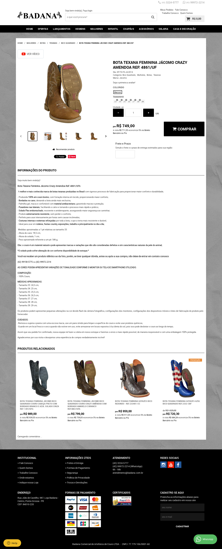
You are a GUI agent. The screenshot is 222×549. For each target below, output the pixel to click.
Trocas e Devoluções (77, 482)
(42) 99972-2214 (43, 261)
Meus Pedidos (166, 9)
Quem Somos (186, 13)
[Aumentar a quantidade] (148, 113)
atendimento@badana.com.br (128, 472)
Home (29, 28)
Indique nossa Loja (28, 482)
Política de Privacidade (78, 477)
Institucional (27, 458)
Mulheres (96, 28)
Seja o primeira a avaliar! (124, 82)
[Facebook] (178, 464)
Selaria (163, 28)
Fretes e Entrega (75, 463)
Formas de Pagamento (78, 467)
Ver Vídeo (33, 54)
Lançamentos (62, 28)
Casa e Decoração (184, 28)
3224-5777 (170, 2)
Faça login (87, 10)
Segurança (72, 472)
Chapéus (128, 28)
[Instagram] (163, 464)
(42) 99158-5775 (25, 261)
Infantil (113, 28)
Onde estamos (26, 477)
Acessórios (146, 28)
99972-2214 (195, 2)
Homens (80, 28)
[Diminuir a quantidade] (118, 113)
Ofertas (43, 28)
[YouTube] (171, 464)
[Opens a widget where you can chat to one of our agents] (12, 543)
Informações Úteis (78, 458)
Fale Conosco (181, 9)
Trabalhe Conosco (170, 13)
